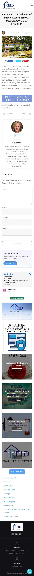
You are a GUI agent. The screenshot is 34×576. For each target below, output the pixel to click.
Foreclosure (8, 505)
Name (7, 207)
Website (5, 228)
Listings (7, 493)
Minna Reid (15, 32)
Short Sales (8, 486)
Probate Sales (9, 490)
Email (6, 218)
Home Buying (9, 501)
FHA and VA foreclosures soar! (17, 425)
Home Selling (9, 497)
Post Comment (17, 243)
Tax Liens (7, 482)
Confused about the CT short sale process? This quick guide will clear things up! (17, 396)
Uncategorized (10, 478)
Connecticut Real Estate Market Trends (16, 511)
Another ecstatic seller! (17, 455)
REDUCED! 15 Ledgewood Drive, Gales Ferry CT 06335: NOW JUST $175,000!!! (17, 19)
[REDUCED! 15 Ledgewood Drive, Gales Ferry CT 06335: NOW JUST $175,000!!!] (17, 47)
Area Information (11, 516)
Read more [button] (7, 284)
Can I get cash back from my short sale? (17, 367)
